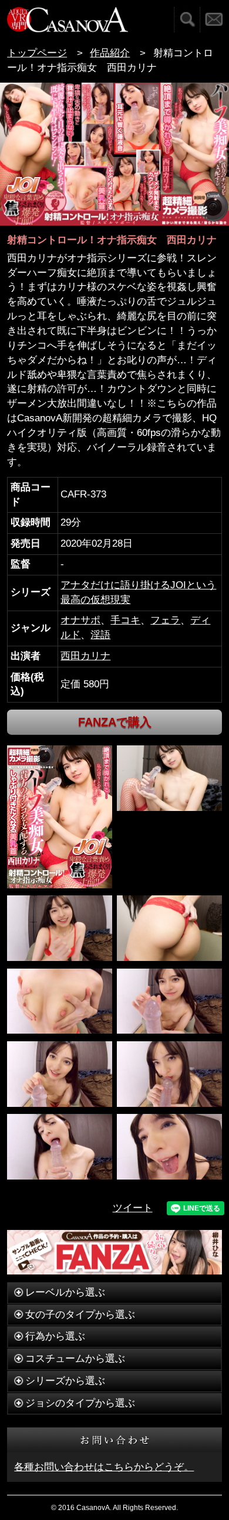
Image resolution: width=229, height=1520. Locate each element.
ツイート (133, 1208)
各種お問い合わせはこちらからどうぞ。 (104, 1467)
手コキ (125, 620)
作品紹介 (110, 53)
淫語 (100, 634)
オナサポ (80, 620)
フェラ (165, 620)
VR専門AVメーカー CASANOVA (67, 19)
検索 (187, 19)
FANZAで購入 (114, 721)
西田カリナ (85, 656)
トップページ (37, 53)
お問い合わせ (214, 19)
